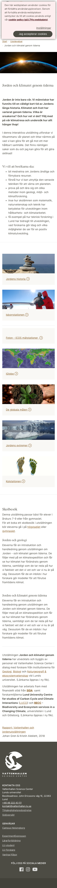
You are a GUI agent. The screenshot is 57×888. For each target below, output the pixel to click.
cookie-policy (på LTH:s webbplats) (28, 19)
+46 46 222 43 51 (12, 802)
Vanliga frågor (9, 854)
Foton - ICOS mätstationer (22, 337)
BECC (37, 702)
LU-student (8, 845)
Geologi (7, 671)
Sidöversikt (8, 814)
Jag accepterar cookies (33, 33)
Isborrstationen (15, 314)
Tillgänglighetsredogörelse (16, 810)
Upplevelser (16, 41)
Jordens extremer (17, 445)
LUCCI (23, 702)
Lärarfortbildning (11, 840)
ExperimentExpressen (14, 835)
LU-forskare (8, 849)
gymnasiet (8, 531)
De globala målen (17, 409)
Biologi (17, 671)
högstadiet (33, 526)
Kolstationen (14, 481)
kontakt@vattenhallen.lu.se (16, 806)
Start (4, 41)
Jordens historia (16, 279)
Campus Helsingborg (13, 827)
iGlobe (10, 373)
